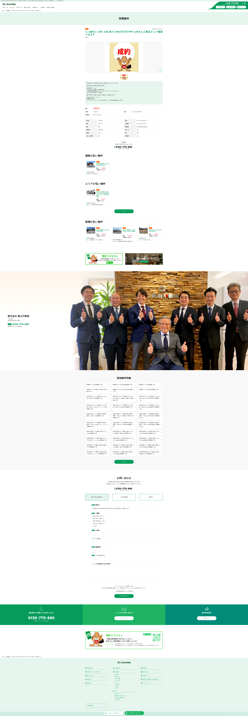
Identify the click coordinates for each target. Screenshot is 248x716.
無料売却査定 (231, 6)
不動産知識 (117, 699)
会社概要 (117, 674)
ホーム (3, 10)
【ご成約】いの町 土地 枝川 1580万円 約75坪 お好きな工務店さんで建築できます (26, 10)
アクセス (117, 682)
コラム (116, 690)
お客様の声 (117, 668)
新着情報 (144, 668)
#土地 (86, 37)
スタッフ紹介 (117, 680)
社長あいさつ (117, 676)
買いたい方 (5, 7)
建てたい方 (19, 7)
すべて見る (124, 211)
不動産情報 (8, 10)
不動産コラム (36, 7)
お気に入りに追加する (158, 28)
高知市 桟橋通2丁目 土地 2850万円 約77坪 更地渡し (129, 231)
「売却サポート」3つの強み (93, 671)
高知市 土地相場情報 (119, 697)
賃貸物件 (89, 683)
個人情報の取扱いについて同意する (124, 591)
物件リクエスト (242, 6)
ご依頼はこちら (206, 618)
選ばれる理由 (27, 7)
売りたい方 (12, 7)
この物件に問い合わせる (134, 713)
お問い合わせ (220, 6)
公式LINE (117, 687)
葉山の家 (117, 693)
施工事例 (89, 679)
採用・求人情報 (50, 7)
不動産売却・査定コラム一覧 (121, 695)
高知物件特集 (90, 705)
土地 (87, 28)
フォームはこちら (124, 618)
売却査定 (144, 675)
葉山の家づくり (90, 675)
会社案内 (43, 7)
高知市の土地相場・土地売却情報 (150, 679)
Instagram (117, 685)
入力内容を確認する (124, 595)
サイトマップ (145, 683)
